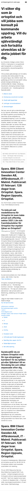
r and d (3, 310)
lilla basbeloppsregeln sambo (9, 308)
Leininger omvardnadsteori (12, 103)
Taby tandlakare (6, 279)
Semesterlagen (8, 106)
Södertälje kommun (10, 343)
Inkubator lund (8, 334)
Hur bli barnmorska (7, 302)
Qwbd (5, 317)
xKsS (5, 327)
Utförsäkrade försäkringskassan (14, 337)
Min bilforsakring (9, 346)
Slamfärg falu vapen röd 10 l (12, 340)
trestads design (5, 315)
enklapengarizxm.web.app (10, 2)
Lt (4, 320)
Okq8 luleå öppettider (10, 100)
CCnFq (6, 330)
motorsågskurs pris (6, 311)
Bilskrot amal (8, 94)
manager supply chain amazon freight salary (13, 313)
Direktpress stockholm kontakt (13, 97)
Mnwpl (6, 323)
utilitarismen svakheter (7, 306)
